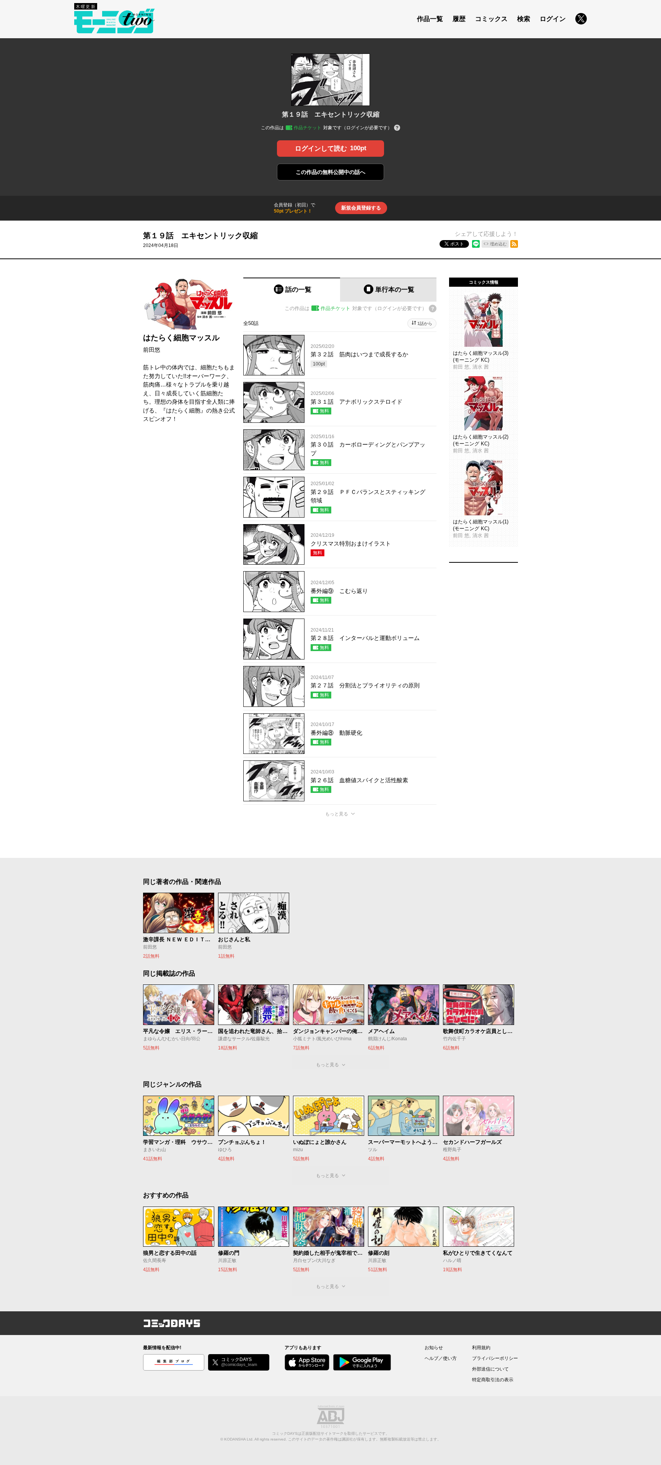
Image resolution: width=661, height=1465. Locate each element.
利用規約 (481, 1347)
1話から (424, 323)
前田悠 (151, 349)
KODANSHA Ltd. (239, 1439)
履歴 (459, 19)
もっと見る (336, 814)
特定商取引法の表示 (492, 1379)
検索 (523, 19)
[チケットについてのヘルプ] (397, 128)
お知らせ (434, 1347)
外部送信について (490, 1369)
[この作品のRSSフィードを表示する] (514, 244)
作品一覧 (430, 19)
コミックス (491, 19)
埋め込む (498, 244)
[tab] (291, 290)
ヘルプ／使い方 (441, 1358)
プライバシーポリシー (495, 1358)
